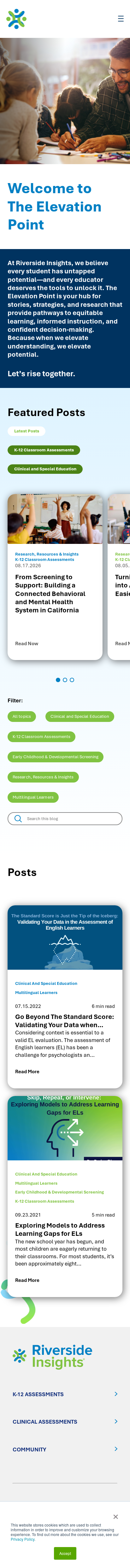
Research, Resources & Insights (43, 777)
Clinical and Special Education (79, 716)
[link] (65, 996)
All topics (22, 716)
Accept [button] (65, 1553)
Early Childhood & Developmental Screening (55, 756)
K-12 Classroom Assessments (41, 736)
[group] (55, 577)
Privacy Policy (22, 1539)
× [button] (115, 1514)
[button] (58, 680)
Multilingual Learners (33, 797)
